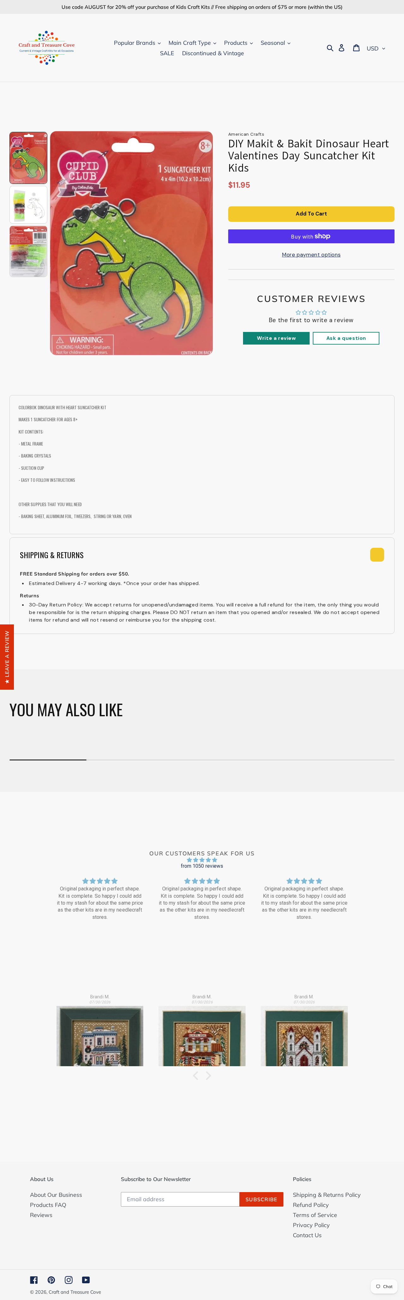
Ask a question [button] (346, 338)
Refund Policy (311, 1204)
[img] (202, 860)
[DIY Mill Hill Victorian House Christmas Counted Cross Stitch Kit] (100, 1032)
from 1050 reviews (202, 866)
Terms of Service (315, 1215)
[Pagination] (28, 158)
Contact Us (307, 1235)
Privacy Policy (311, 1225)
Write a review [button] (276, 338)
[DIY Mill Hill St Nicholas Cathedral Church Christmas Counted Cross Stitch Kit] (304, 1032)
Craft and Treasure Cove (75, 1292)
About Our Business (56, 1194)
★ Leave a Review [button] (7, 656)
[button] (197, 1075)
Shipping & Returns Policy (327, 1194)
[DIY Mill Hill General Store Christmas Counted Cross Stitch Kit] (202, 1032)
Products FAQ (48, 1204)
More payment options (311, 254)
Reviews (41, 1215)
